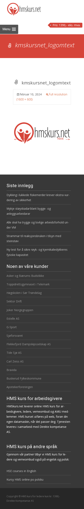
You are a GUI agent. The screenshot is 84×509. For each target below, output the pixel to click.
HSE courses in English (21, 471)
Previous (22, 138)
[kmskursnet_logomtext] (42, 132)
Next (64, 138)
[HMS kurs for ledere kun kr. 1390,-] (20, 8)
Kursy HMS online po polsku (25, 479)
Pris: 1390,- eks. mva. (66, 25)
